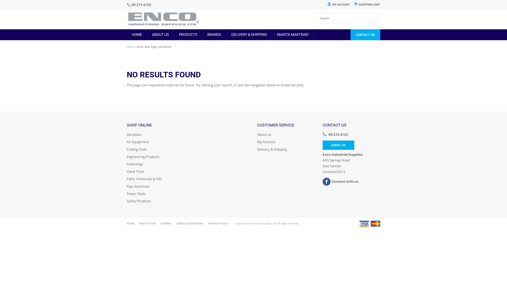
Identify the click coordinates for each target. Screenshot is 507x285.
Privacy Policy (218, 223)
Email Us (338, 145)
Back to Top (147, 223)
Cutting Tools (137, 149)
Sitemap (166, 223)
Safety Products (139, 201)
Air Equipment (138, 142)
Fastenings (135, 164)
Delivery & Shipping (249, 34)
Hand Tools (135, 171)
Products (188, 34)
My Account (341, 4)
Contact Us (365, 35)
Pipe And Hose (138, 186)
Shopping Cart (369, 4)
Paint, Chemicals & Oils (144, 179)
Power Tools (136, 193)
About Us (160, 34)
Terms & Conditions (189, 223)
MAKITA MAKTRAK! (293, 34)
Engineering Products (143, 156)
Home (137, 34)
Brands (214, 34)
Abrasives (134, 134)
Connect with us (345, 181)
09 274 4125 (338, 134)
